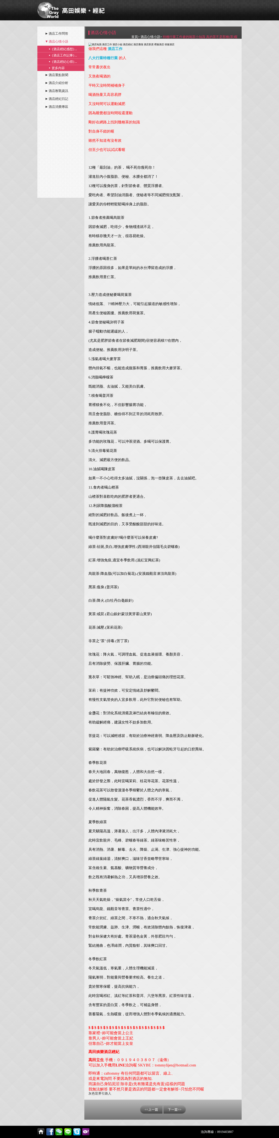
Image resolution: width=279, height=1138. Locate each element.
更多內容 (58, 68)
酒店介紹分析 (58, 83)
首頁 (134, 37)
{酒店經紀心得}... (64, 61)
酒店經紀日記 (58, 99)
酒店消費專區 (58, 106)
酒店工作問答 (58, 33)
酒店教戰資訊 (58, 91)
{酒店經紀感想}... (64, 49)
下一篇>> (174, 1109)
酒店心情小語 (58, 41)
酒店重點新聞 (58, 75)
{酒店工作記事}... (64, 55)
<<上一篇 (151, 1109)
